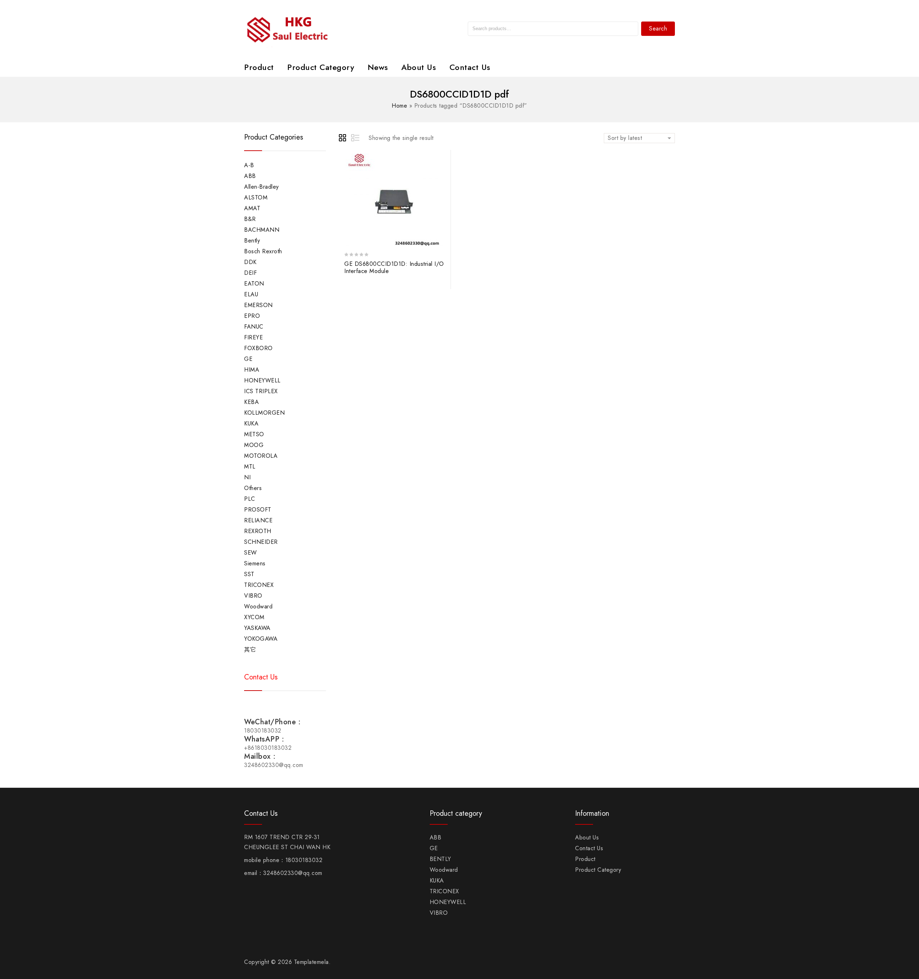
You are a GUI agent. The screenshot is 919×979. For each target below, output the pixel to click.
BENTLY (440, 859)
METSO (254, 434)
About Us (418, 67)
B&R (250, 219)
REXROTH (257, 531)
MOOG (253, 445)
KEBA (251, 402)
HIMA (251, 370)
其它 (250, 649)
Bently (252, 240)
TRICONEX (259, 585)
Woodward (258, 606)
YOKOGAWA (260, 639)
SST (249, 574)
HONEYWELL (262, 380)
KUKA (251, 423)
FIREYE (253, 337)
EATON (254, 283)
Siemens (255, 563)
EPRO (252, 316)
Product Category (320, 67)
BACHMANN (261, 230)
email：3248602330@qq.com (283, 873)
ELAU (251, 294)
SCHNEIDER (261, 542)
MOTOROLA (260, 456)
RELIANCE (258, 520)
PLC (249, 499)
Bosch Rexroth (263, 251)
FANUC (253, 327)
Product (259, 67)
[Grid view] (343, 138)
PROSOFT (257, 509)
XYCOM (254, 617)
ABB (250, 176)
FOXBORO (258, 348)
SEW (250, 553)
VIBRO (253, 596)
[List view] (355, 138)
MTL (250, 466)
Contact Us (469, 67)
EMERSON (258, 305)
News (378, 67)
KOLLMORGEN (264, 413)
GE (248, 359)
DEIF (250, 273)
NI (247, 477)
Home (399, 106)
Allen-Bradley (261, 187)
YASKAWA (257, 628)
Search (658, 28)
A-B (249, 165)
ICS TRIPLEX (261, 391)
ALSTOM (255, 197)
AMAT (252, 208)
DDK (250, 262)
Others (253, 488)
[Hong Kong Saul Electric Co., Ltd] (302, 28)
